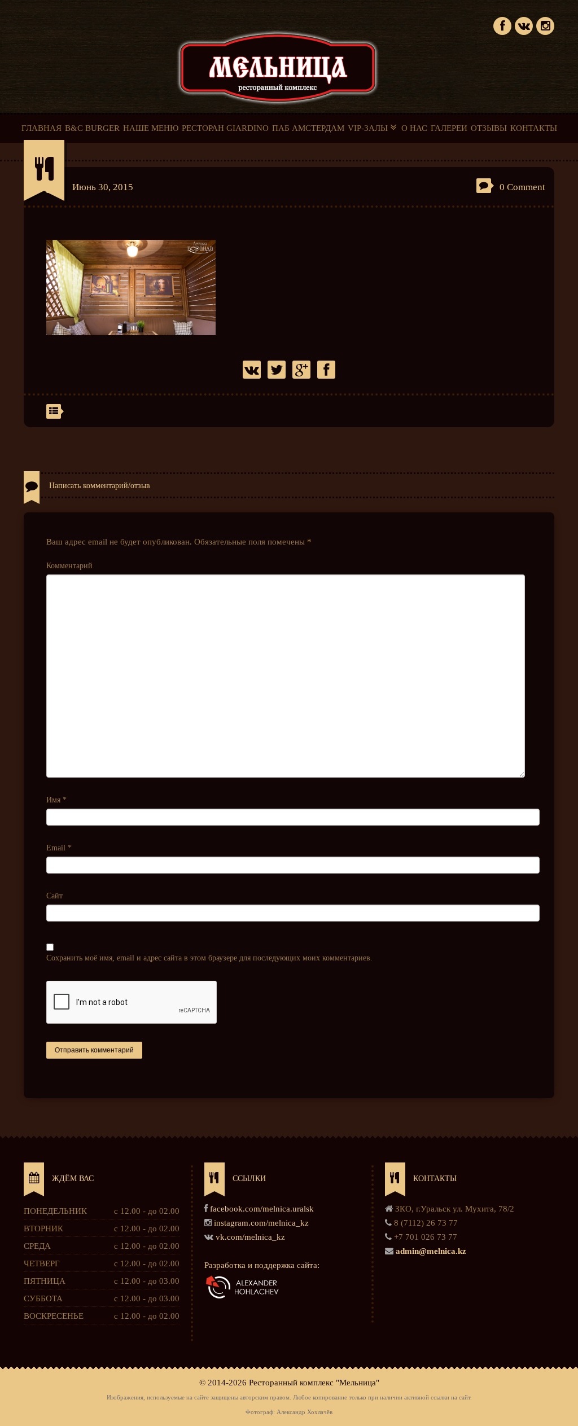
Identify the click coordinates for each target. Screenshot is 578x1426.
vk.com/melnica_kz (250, 1236)
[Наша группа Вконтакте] (524, 24)
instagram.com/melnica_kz (261, 1222)
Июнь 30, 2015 (102, 187)
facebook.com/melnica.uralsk (262, 1208)
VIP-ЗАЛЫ (369, 128)
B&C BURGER (92, 128)
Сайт (54, 896)
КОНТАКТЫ (533, 128)
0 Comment (522, 187)
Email (59, 848)
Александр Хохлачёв (304, 1412)
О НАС (414, 128)
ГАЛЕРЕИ (449, 128)
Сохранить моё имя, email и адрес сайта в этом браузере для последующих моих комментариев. (209, 958)
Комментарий (69, 565)
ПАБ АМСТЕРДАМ (308, 128)
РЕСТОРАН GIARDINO (225, 128)
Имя (56, 800)
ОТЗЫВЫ (489, 128)
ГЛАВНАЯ (41, 128)
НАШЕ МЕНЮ (150, 128)
